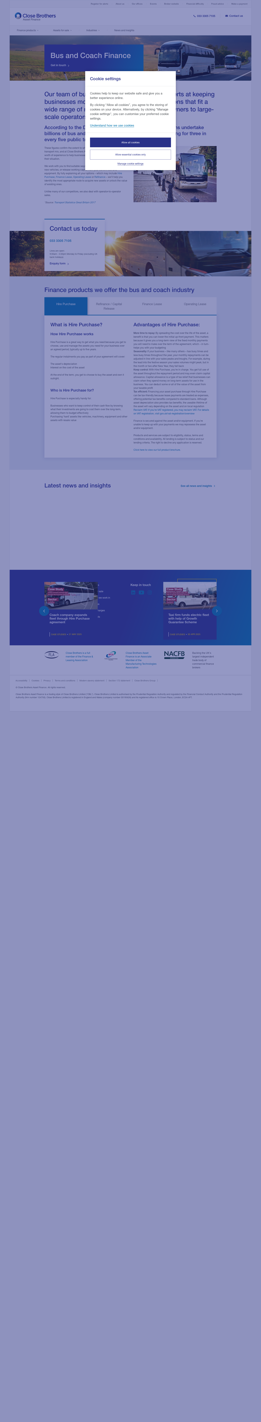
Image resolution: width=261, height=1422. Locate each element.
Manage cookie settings (130, 163)
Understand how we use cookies (112, 125)
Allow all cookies (130, 142)
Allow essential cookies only (130, 154)
